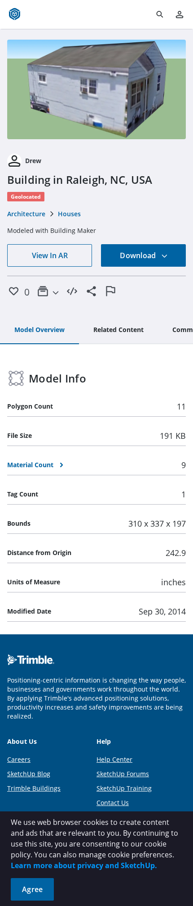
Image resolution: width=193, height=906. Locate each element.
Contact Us (112, 802)
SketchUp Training (124, 788)
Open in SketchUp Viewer (96, 90)
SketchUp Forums (122, 773)
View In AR (50, 255)
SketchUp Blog (28, 773)
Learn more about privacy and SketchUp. (84, 865)
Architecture (26, 213)
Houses (69, 213)
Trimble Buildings (34, 788)
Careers (19, 759)
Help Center (114, 759)
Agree (32, 889)
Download (139, 255)
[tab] (39, 330)
